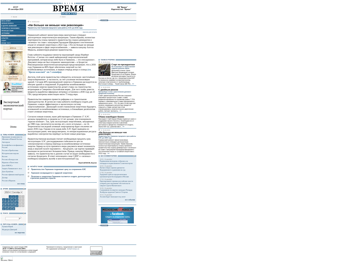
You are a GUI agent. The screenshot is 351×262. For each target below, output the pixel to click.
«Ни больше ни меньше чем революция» (112, 133)
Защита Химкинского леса (12, 168)
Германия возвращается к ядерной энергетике (51, 173)
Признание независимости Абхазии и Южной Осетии (12, 138)
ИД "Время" (122, 7)
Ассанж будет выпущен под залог (113, 197)
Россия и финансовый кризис (13, 175)
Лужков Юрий (7, 226)
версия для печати (90, 32)
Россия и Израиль (8, 181)
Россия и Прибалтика (10, 150)
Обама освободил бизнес (111, 117)
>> (133, 84)
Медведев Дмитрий (9, 229)
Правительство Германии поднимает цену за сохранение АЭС (58, 169)
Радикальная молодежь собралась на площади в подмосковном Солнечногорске (116, 162)
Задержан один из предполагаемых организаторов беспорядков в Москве (114, 175)
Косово (5, 156)
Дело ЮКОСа (7, 165)
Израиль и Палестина (10, 162)
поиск (64, 17)
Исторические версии (10, 153)
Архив (15, 17)
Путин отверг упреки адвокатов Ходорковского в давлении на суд (112, 169)
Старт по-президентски (123, 64)
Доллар (5, 178)
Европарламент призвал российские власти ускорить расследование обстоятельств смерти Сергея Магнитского (116, 183)
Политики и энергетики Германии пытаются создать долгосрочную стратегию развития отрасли (60, 177)
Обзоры (13, 127)
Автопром (6, 142)
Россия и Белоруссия (10, 159)
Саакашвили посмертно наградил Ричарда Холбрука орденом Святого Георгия (116, 191)
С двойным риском (108, 90)
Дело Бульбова (7, 171)
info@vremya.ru (73, 249)
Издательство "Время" (121, 9)
